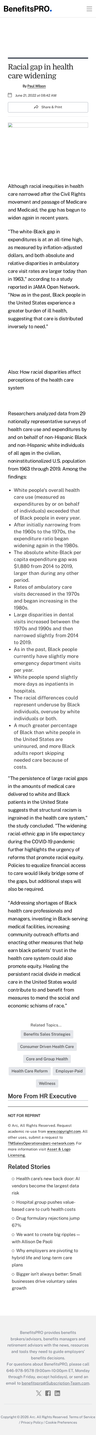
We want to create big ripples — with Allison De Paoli (46, 1238)
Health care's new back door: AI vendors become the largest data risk (46, 1186)
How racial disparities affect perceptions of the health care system (44, 380)
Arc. (33, 1417)
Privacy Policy (32, 1422)
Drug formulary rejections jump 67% (46, 1222)
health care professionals (35, 911)
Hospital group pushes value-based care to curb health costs (44, 1205)
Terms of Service (82, 1417)
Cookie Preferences (61, 1422)
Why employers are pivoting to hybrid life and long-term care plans (45, 1257)
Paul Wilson (36, 86)
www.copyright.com (64, 1131)
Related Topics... (46, 1025)
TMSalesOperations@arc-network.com (41, 1143)
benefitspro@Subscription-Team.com (55, 1383)
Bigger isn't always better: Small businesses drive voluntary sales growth (46, 1281)
